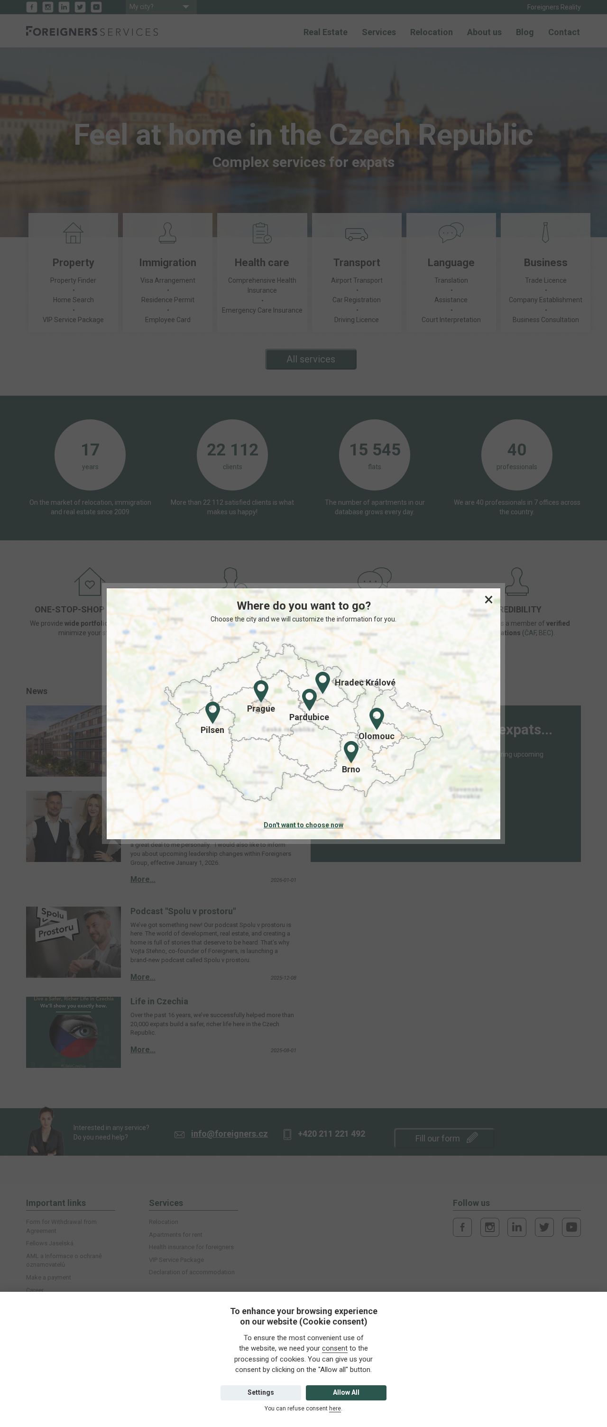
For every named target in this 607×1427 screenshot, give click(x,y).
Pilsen (212, 730)
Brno (351, 769)
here (335, 1408)
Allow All (346, 1392)
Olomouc (377, 736)
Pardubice (309, 717)
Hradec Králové (365, 682)
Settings (261, 1392)
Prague (261, 709)
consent (335, 1348)
